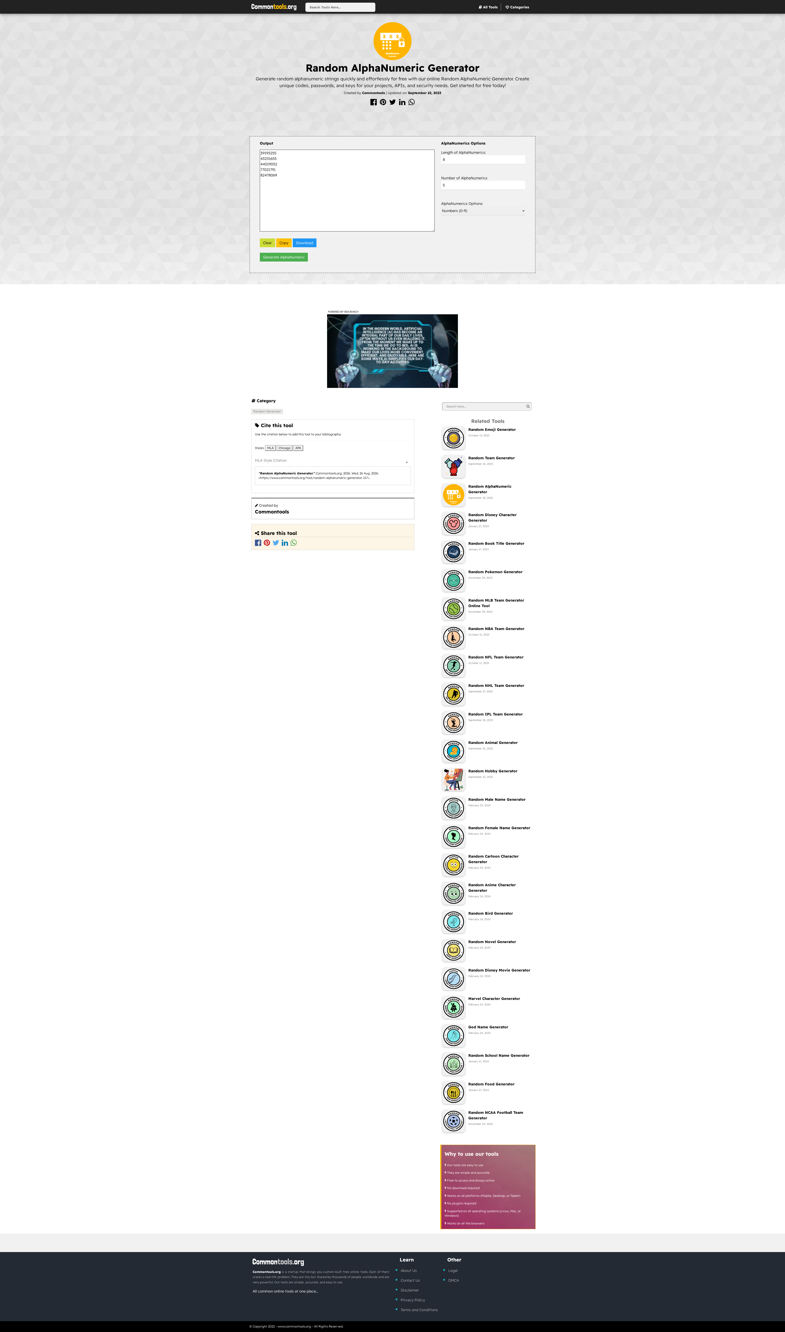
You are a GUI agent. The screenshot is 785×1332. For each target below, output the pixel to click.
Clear (267, 242)
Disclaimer (410, 1290)
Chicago (284, 448)
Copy (283, 242)
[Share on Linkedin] (402, 103)
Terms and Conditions (419, 1309)
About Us (409, 1270)
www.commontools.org (294, 1326)
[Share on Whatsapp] (411, 103)
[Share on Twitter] (393, 103)
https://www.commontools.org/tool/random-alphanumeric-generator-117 (314, 478)
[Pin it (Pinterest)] (383, 103)
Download (304, 242)
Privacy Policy (413, 1300)
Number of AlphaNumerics (464, 178)
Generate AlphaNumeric (284, 257)
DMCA (453, 1280)
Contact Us (410, 1280)
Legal (453, 1270)
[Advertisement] (392, 122)
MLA (270, 448)
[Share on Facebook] (374, 103)
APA (298, 448)
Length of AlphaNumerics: (463, 152)
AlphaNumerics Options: (462, 203)
